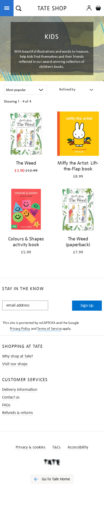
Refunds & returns (17, 412)
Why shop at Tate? (17, 356)
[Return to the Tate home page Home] (52, 9)
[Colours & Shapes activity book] (26, 210)
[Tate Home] (52, 462)
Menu (7, 7)
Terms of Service (49, 328)
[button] (18, 9)
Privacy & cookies (30, 447)
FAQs (6, 405)
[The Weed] (26, 134)
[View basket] (98, 8)
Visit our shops (15, 364)
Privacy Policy (20, 328)
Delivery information (19, 389)
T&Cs (56, 447)
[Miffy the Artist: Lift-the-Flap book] (78, 134)
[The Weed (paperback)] (78, 210)
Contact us (11, 397)
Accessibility (77, 447)
